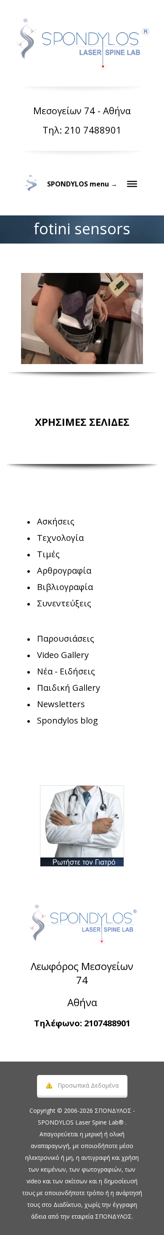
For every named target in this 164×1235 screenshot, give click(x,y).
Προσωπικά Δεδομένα (88, 1085)
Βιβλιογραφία (65, 587)
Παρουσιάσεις (65, 638)
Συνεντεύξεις (64, 603)
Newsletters (61, 704)
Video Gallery (63, 655)
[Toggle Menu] (132, 184)
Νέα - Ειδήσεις (66, 671)
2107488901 (107, 1023)
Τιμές (48, 554)
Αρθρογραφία (64, 570)
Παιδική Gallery (68, 687)
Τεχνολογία (60, 537)
